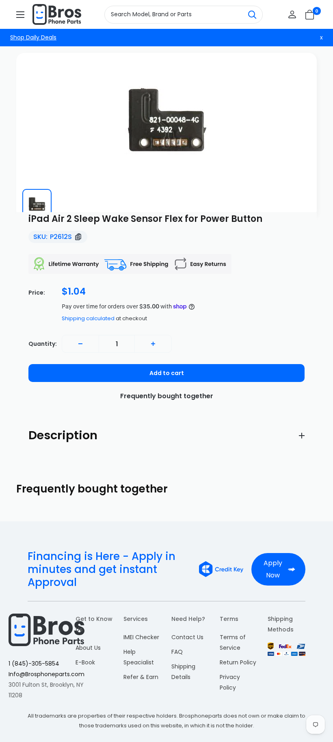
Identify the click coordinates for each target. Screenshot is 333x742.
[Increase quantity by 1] (153, 343)
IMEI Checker (141, 637)
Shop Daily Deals (33, 37)
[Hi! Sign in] (292, 14)
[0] (310, 15)
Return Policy (238, 662)
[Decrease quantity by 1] (80, 343)
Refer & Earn (140, 677)
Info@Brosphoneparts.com (46, 674)
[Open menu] (20, 14)
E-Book (85, 662)
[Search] (252, 14)
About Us (88, 648)
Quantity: (42, 344)
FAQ (177, 652)
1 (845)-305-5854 (34, 664)
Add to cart (166, 373)
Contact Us (187, 637)
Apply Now (273, 569)
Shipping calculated (88, 318)
